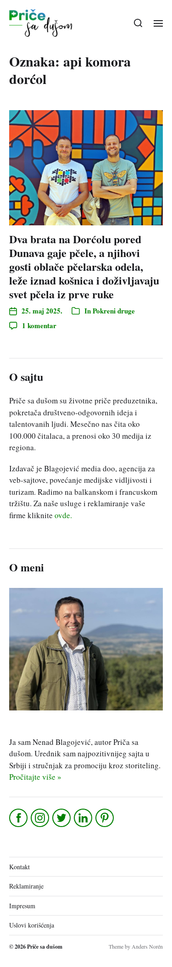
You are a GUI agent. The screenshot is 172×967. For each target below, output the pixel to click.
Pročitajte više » (35, 776)
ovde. (63, 515)
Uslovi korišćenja (31, 925)
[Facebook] (19, 818)
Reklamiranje (26, 886)
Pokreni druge (114, 311)
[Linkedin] (84, 818)
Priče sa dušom (44, 946)
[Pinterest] (105, 818)
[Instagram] (40, 818)
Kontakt (19, 866)
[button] (138, 23)
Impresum (22, 905)
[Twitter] (62, 818)
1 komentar (39, 325)
